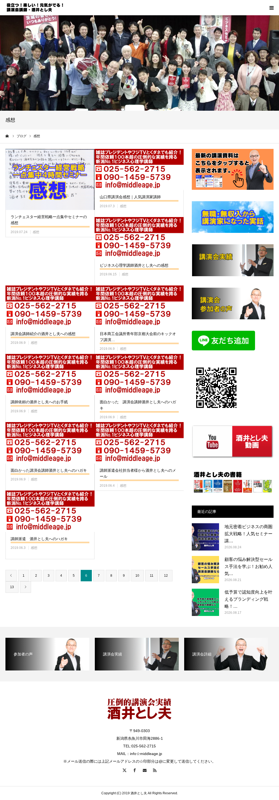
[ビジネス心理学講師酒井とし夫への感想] (139, 237)
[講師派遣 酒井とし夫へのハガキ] (50, 511)
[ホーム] (7, 136)
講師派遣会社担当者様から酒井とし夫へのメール (138, 473)
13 (12, 587)
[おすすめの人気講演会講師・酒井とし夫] (38, 7)
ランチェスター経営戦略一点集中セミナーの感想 (49, 220)
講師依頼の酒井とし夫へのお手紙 (39, 402)
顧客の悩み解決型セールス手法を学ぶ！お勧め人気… (248, 566)
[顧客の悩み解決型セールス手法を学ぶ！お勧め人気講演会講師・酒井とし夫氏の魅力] (205, 569)
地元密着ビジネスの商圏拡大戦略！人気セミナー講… (248, 533)
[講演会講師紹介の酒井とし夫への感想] (50, 306)
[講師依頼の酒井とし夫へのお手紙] (50, 374)
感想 (36, 232)
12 (166, 576)
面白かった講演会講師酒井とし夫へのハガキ (49, 470)
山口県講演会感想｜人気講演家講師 (130, 197)
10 (137, 576)
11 (151, 576)
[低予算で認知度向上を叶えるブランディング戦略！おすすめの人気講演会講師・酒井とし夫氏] (205, 602)
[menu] (271, 7)
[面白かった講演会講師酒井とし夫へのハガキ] (50, 443)
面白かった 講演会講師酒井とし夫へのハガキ (138, 405)
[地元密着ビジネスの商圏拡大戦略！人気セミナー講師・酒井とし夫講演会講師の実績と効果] (205, 537)
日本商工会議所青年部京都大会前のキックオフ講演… (138, 337)
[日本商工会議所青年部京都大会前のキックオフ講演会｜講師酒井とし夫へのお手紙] (139, 306)
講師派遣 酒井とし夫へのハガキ (39, 539)
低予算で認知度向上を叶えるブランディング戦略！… (248, 599)
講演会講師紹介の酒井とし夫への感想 (43, 334)
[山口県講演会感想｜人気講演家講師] (139, 169)
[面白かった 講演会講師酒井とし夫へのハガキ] (139, 374)
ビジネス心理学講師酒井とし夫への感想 (134, 265)
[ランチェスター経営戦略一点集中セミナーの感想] (50, 179)
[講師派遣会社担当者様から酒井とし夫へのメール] (139, 443)
